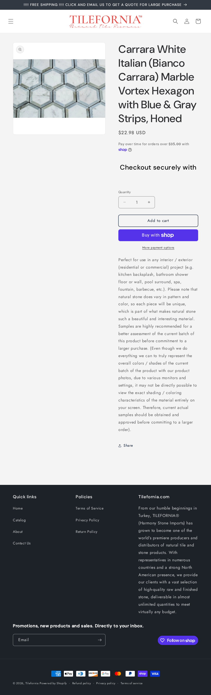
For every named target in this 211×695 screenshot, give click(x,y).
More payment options (158, 247)
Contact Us (22, 543)
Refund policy (81, 683)
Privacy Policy (87, 520)
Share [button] (128, 445)
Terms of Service (90, 508)
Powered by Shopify (53, 683)
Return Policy (87, 531)
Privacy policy (105, 683)
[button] (10, 21)
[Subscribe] (99, 640)
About (18, 531)
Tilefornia (32, 683)
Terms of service (132, 683)
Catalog (19, 520)
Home (18, 508)
